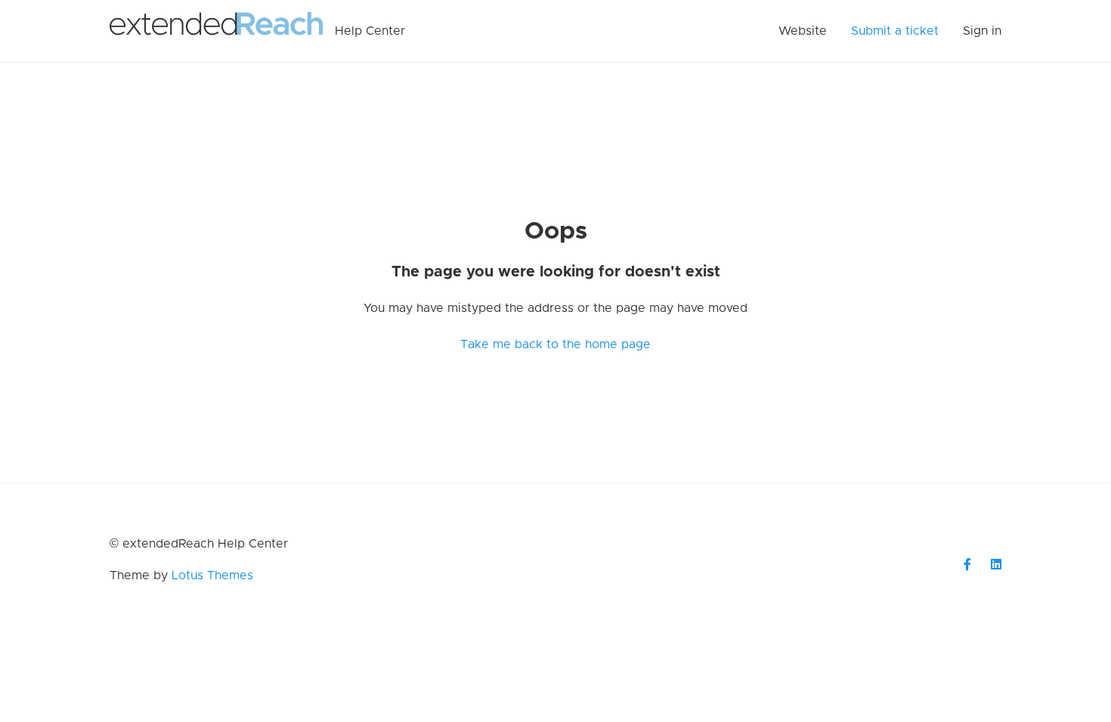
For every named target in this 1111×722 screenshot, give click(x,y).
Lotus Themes (212, 575)
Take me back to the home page (555, 344)
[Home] (216, 31)
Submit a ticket (895, 31)
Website (802, 31)
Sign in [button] (982, 31)
